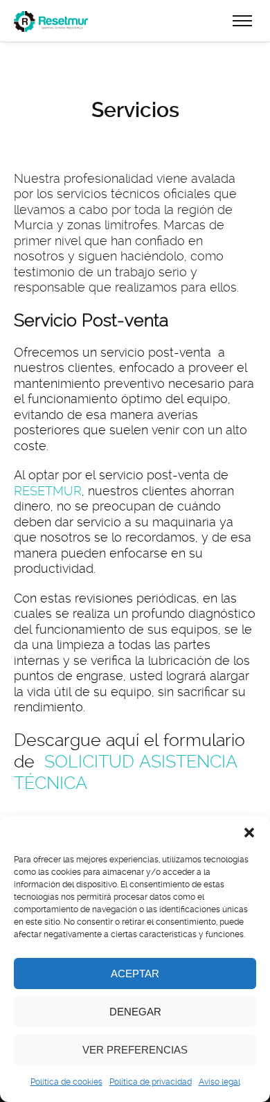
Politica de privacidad (150, 1082)
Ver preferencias (135, 1050)
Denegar (135, 1011)
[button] (249, 832)
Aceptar (135, 973)
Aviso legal (219, 1082)
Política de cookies (66, 1082)
